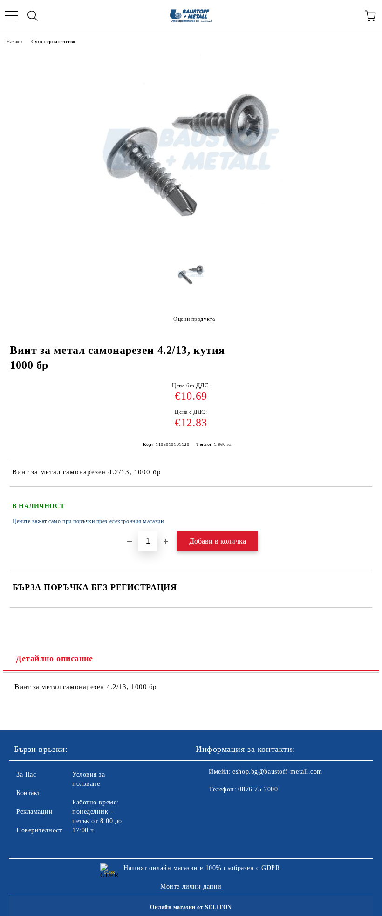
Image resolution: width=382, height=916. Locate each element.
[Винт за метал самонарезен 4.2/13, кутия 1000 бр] (191, 244)
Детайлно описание (54, 658)
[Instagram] (228, 808)
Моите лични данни (191, 886)
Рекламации (34, 811)
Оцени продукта (194, 319)
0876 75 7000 (258, 789)
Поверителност (39, 830)
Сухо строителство (53, 41)
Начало (14, 41)
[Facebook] (207, 808)
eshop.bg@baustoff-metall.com (277, 771)
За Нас (26, 774)
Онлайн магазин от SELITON (191, 907)
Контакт (28, 793)
